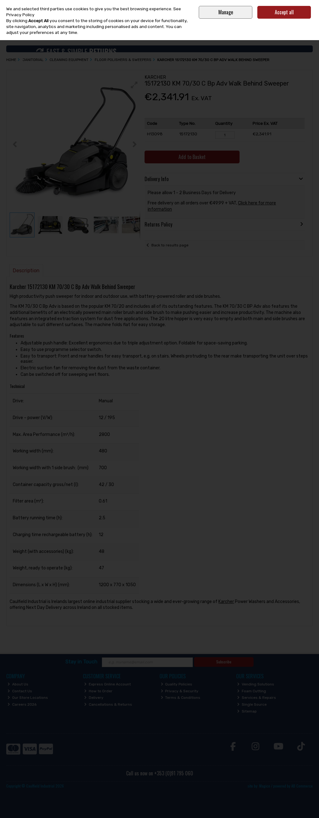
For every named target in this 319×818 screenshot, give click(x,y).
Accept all (284, 12)
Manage (225, 12)
